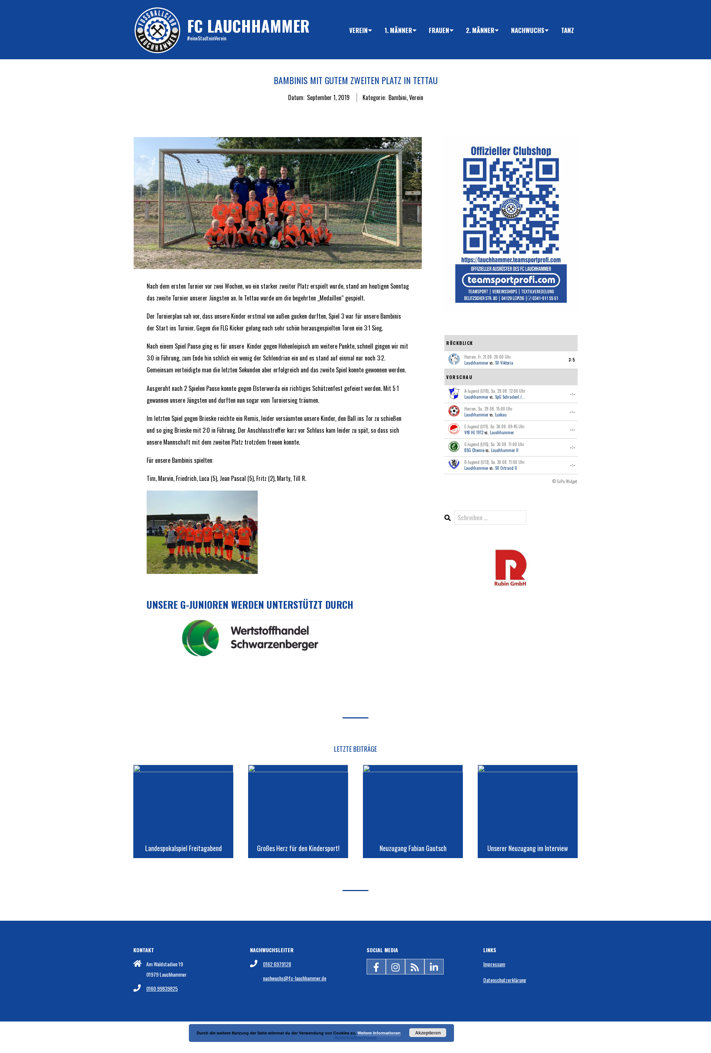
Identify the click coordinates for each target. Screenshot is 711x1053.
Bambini (397, 97)
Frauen (439, 30)
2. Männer (480, 30)
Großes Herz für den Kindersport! (298, 848)
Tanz (567, 30)
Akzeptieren (428, 1032)
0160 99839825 (162, 988)
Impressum (494, 964)
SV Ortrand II (506, 468)
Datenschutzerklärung (504, 980)
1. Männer (398, 30)
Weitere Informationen (379, 1033)
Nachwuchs (527, 30)
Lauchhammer (476, 363)
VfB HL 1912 (473, 432)
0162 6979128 (277, 964)
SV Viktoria (504, 363)
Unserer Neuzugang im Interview (527, 848)
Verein (358, 30)
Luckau (501, 415)
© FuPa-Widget (564, 481)
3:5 (571, 360)
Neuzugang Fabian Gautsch (413, 848)
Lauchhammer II (504, 450)
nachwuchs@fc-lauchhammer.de (294, 978)
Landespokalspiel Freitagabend (183, 848)
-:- (572, 394)
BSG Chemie (474, 450)
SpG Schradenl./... (510, 397)
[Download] (511, 553)
